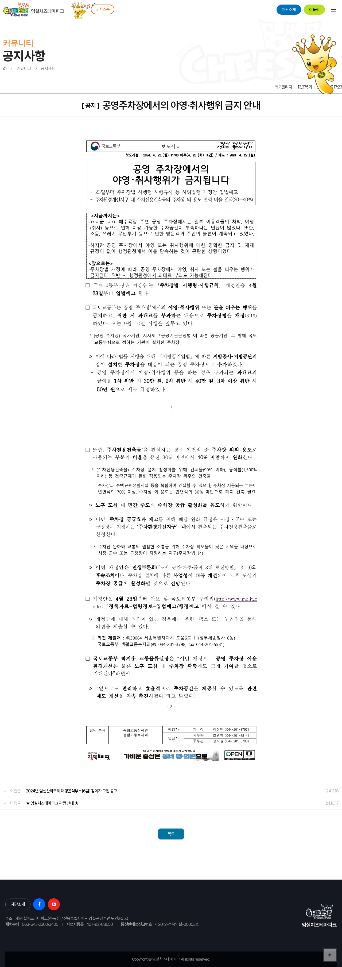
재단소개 (289, 9)
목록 (171, 834)
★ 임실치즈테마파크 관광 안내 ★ (52, 803)
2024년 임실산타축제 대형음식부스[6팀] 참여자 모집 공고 (71, 790)
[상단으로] (330, 955)
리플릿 (314, 9)
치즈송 (104, 9)
